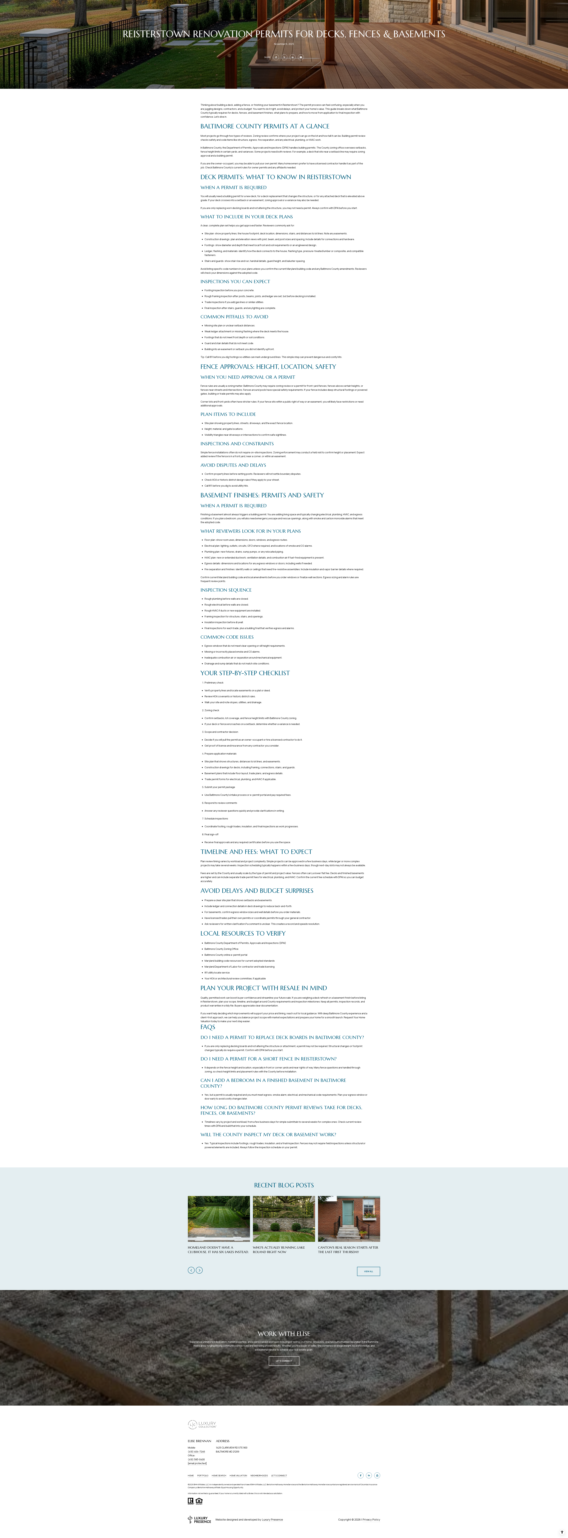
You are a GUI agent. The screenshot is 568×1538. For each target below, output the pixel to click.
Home (191, 1475)
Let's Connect (279, 1475)
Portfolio (202, 1475)
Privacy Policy (371, 1519)
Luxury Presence (272, 1519)
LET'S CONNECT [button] (284, 1361)
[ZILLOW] (377, 1475)
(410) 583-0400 (196, 1459)
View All (368, 1271)
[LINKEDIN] (369, 1475)
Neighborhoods (259, 1475)
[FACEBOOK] (361, 1475)
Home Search (219, 1475)
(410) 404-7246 (196, 1451)
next (199, 1270)
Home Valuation (238, 1475)
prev (191, 1270)
